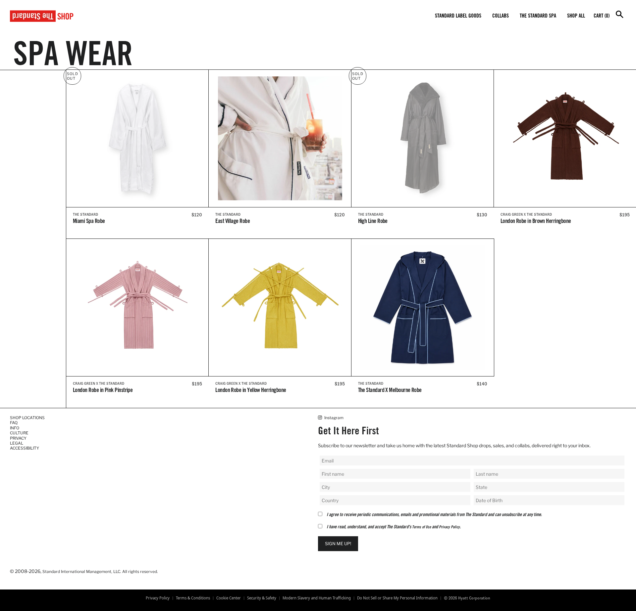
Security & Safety (261, 598)
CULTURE (19, 432)
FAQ (14, 422)
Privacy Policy (449, 527)
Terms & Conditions (193, 598)
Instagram (333, 417)
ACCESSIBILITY (24, 448)
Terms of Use (421, 527)
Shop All (576, 16)
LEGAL (16, 443)
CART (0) (602, 16)
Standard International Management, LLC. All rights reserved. (100, 571)
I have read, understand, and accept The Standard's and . (394, 527)
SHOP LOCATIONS (27, 417)
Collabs (500, 16)
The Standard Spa (538, 16)
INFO (14, 427)
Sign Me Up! (338, 543)
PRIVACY (18, 438)
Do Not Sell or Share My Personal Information (397, 598)
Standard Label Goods (458, 16)
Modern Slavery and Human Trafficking (317, 598)
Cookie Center (228, 598)
